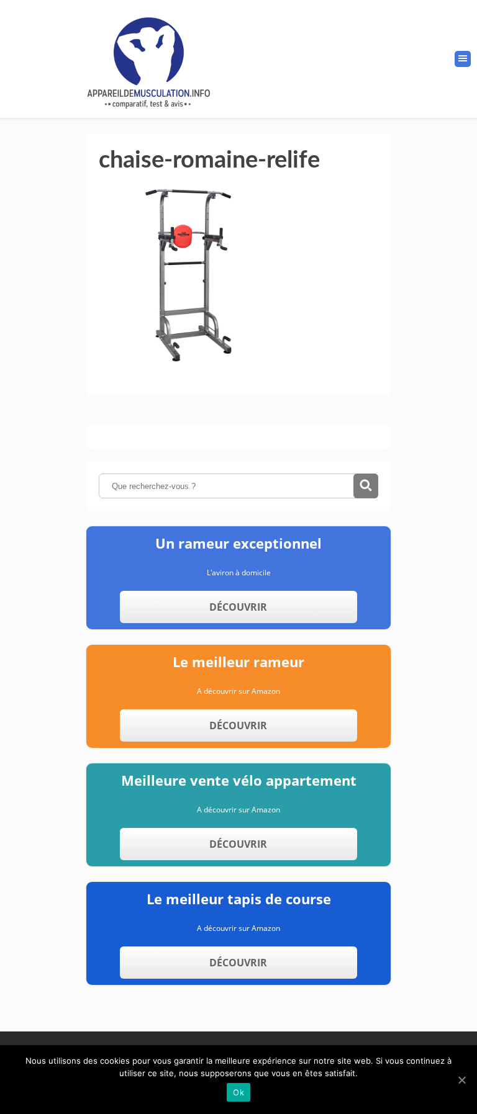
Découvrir (238, 607)
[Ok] (461, 1080)
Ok (238, 1092)
